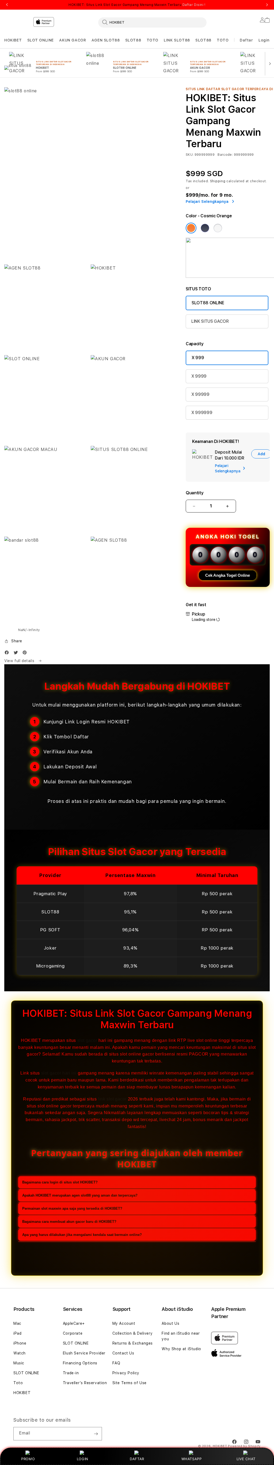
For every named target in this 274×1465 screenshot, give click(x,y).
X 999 (198, 357)
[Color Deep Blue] (205, 228)
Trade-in (71, 1373)
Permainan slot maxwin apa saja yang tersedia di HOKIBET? (72, 1208)
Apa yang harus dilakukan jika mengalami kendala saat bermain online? (82, 1235)
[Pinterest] (26, 654)
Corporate (72, 1333)
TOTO (152, 40)
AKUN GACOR (72, 40)
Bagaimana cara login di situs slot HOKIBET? (60, 1182)
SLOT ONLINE (40, 40)
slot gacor (87, 1040)
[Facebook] (8, 654)
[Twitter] (17, 654)
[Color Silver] (218, 228)
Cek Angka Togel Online (227, 575)
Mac (17, 1323)
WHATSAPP (191, 1459)
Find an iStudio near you (181, 1336)
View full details (20, 661)
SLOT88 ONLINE (208, 302)
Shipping (218, 181)
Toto (18, 1383)
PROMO (28, 1459)
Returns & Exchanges (132, 1343)
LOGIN (82, 1459)
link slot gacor (112, 1099)
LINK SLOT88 (177, 40)
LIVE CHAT (246, 1459)
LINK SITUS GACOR (210, 321)
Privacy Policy (125, 1373)
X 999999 (201, 412)
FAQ (116, 1363)
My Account (123, 1323)
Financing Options (80, 1363)
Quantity (194, 492)
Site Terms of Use (129, 1383)
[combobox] (152, 22)
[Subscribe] (96, 1433)
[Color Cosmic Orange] (191, 228)
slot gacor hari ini (59, 1073)
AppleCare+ (74, 1323)
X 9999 (199, 376)
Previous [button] (7, 4)
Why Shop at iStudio (181, 1349)
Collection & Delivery (132, 1333)
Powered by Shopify (244, 1446)
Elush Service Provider (84, 1353)
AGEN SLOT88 (106, 40)
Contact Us (123, 1353)
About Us (170, 1323)
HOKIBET (13, 40)
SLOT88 (133, 40)
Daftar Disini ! (194, 5)
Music (18, 1363)
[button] (13, 40)
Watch (19, 1353)
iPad (17, 1333)
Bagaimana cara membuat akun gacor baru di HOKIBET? (69, 1222)
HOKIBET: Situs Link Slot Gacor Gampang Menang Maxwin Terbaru (137, 5)
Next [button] (267, 4)
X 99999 (200, 394)
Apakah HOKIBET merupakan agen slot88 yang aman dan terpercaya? (80, 1195)
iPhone (19, 1343)
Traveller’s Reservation (85, 1383)
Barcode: (225, 155)
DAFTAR (137, 1459)
